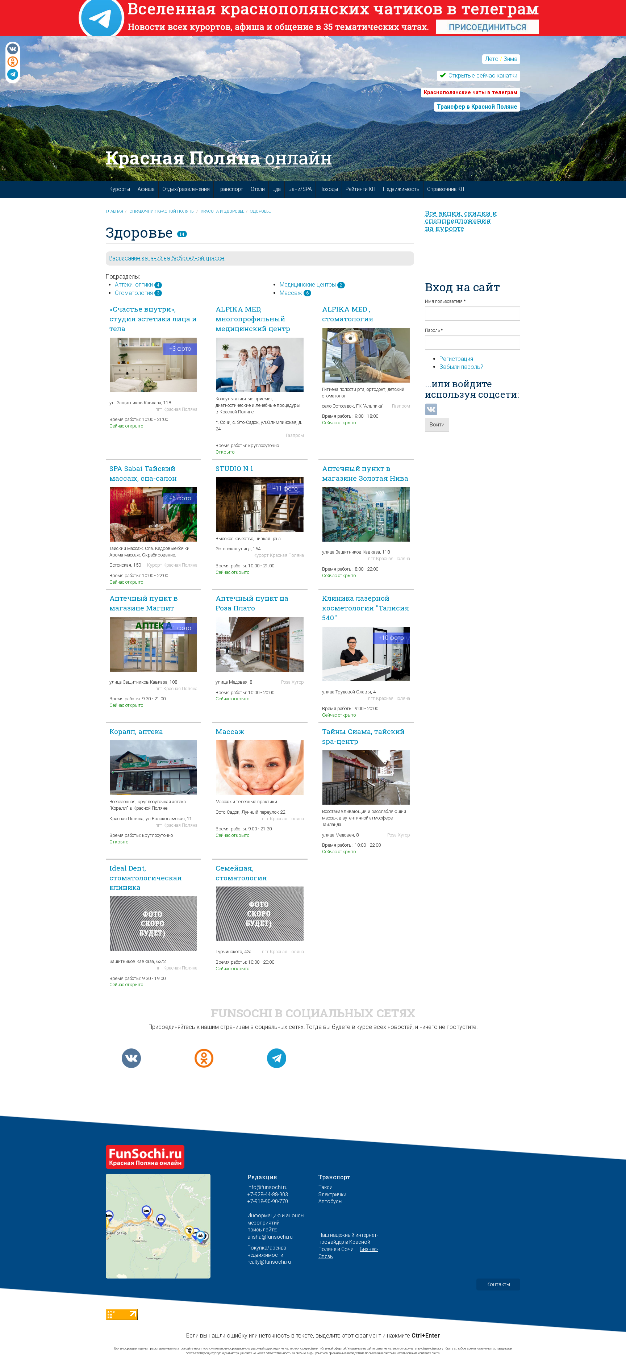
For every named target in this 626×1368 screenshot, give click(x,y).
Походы (329, 189)
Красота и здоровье (222, 211)
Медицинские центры (308, 284)
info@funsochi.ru (267, 1187)
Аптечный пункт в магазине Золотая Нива (365, 473)
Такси (325, 1187)
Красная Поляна (219, 158)
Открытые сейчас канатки (482, 75)
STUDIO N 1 (234, 468)
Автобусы (330, 1201)
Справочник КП (445, 189)
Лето (491, 58)
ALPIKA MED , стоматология (347, 313)
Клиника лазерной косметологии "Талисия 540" (365, 607)
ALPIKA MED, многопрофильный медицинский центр (253, 318)
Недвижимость (401, 189)
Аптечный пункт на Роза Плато (252, 602)
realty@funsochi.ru (269, 1262)
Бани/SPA (300, 189)
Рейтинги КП (360, 189)
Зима (510, 58)
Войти (437, 424)
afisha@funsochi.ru (270, 1237)
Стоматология (134, 292)
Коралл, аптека (136, 731)
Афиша (146, 189)
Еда (276, 189)
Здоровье (260, 211)
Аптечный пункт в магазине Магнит (143, 602)
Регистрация (456, 358)
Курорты (119, 189)
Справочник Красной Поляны (162, 211)
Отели (258, 189)
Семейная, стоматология (241, 872)
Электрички (332, 1194)
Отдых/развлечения (186, 189)
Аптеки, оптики (134, 284)
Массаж (291, 292)
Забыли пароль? (461, 366)
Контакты (498, 1284)
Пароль (434, 330)
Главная (114, 211)
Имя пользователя (445, 301)
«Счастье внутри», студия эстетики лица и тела (153, 318)
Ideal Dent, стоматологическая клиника (145, 877)
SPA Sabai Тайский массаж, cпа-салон (143, 473)
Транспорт (230, 189)
